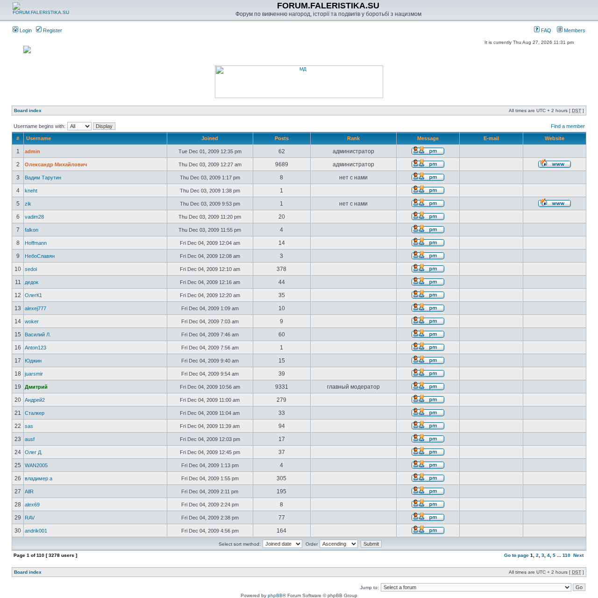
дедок (31, 282)
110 (566, 555)
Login (25, 30)
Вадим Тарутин (43, 177)
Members (573, 30)
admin (32, 151)
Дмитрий (36, 387)
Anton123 (35, 347)
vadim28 (34, 217)
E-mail (491, 138)
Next (578, 555)
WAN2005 (36, 465)
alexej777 (35, 308)
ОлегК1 (33, 295)
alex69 (32, 504)
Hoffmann (36, 243)
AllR (29, 491)
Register (52, 30)
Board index (28, 110)
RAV (30, 517)
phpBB (275, 595)
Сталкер (34, 413)
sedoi (31, 269)
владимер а (38, 478)
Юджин (33, 360)
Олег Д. (34, 452)
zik (28, 203)
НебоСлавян (40, 256)
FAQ (545, 30)
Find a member (568, 126)
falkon (31, 230)
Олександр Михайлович (56, 164)
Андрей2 (35, 400)
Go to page (516, 555)
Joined (209, 138)
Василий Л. (38, 334)
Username (38, 138)
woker (32, 321)
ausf (30, 439)
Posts (282, 138)
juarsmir (34, 374)
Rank (353, 138)
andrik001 (36, 531)
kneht (31, 190)
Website (554, 138)
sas (29, 426)
